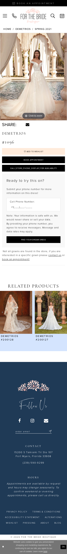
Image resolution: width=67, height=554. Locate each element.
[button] (5, 16)
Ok (63, 547)
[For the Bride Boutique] (33, 16)
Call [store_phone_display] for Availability (33, 168)
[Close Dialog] (3, 547)
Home (7, 29)
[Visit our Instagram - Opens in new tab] (33, 420)
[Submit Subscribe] (50, 432)
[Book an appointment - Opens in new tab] (62, 16)
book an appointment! (16, 259)
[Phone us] (14, 16)
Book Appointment (33, 160)
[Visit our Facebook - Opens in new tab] (19, 420)
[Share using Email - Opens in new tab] (27, 125)
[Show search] (52, 16)
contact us (54, 255)
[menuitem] (5, 16)
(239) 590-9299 (33, 462)
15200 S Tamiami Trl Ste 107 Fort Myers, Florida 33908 (33, 454)
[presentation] (16, 312)
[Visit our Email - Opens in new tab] (46, 420)
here (45, 551)
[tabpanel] (33, 76)
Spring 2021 (43, 29)
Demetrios (23, 29)
